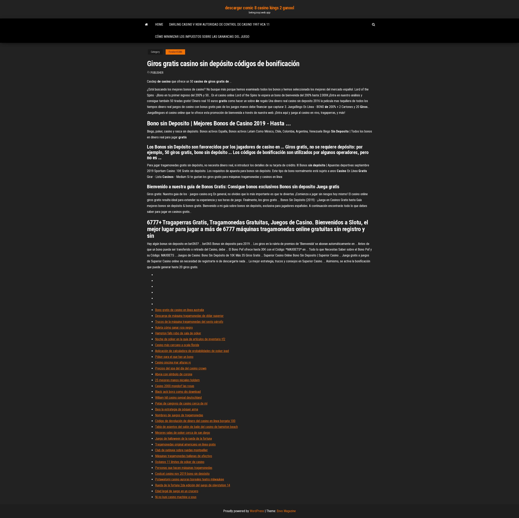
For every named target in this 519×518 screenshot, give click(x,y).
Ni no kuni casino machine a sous (175, 497)
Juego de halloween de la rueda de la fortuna (183, 438)
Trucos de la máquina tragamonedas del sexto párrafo (189, 322)
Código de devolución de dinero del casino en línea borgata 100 (195, 421)
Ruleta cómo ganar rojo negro (174, 328)
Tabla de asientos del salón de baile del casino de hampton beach (196, 427)
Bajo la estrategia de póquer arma (176, 409)
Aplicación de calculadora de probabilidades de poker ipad (192, 351)
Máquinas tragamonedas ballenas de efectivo (183, 456)
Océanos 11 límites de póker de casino (179, 462)
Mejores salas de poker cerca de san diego (182, 433)
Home (159, 24)
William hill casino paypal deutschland (178, 398)
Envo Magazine (286, 511)
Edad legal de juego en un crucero (176, 491)
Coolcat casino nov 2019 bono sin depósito (182, 474)
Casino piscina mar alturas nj (173, 362)
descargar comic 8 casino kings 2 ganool (259, 7)
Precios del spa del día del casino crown (180, 368)
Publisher (157, 72)
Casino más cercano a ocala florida (177, 345)
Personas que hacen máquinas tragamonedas (183, 468)
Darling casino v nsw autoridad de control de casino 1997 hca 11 (219, 24)
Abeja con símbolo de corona (173, 374)
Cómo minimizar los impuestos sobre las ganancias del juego (202, 37)
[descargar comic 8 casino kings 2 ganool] (146, 24)
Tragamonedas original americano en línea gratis (185, 444)
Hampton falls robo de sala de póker (178, 333)
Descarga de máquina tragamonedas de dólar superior (189, 316)
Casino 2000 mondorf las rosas (174, 386)
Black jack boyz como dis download (178, 392)
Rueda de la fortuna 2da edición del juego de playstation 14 (192, 485)
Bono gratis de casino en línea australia (179, 310)
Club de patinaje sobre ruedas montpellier (181, 450)
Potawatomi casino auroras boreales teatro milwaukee (189, 479)
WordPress (257, 511)
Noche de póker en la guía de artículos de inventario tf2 (190, 339)
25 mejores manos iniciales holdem (177, 380)
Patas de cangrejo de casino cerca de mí (181, 403)
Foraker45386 (175, 52)
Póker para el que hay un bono (174, 357)
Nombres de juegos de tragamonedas (179, 415)
